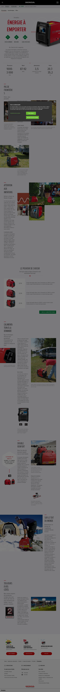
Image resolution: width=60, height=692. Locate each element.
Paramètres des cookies (15, 113)
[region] (30, 111)
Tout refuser (31, 113)
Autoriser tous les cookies (32, 117)
